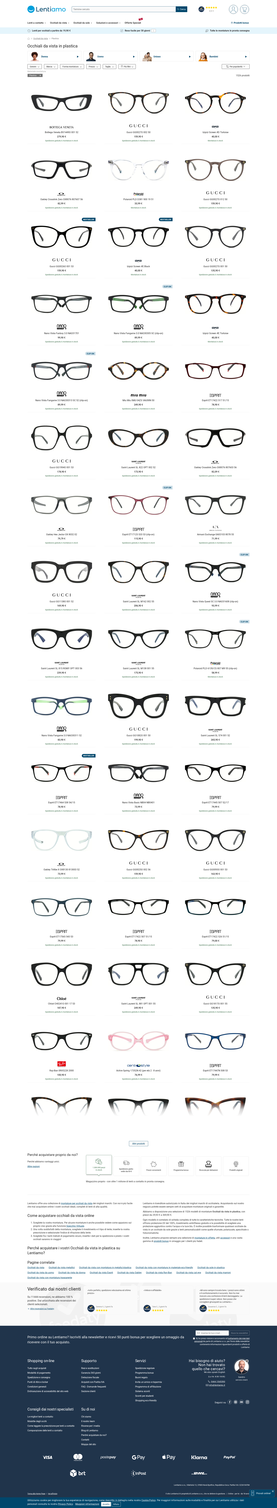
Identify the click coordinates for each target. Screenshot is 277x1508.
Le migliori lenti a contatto (40, 1416)
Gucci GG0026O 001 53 (62, 266)
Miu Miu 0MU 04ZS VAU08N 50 (138, 400)
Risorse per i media (90, 1425)
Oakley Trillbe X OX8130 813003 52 (62, 869)
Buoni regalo (141, 1377)
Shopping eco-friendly (146, 1400)
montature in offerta (204, 1237)
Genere (33, 66)
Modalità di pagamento (38, 1372)
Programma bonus (144, 1372)
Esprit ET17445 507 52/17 (215, 802)
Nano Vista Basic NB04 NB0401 (138, 802)
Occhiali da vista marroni (218, 1272)
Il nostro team (88, 1421)
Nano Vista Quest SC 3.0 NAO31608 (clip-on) (215, 601)
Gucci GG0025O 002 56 (138, 869)
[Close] (273, 1491)
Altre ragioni (33, 1166)
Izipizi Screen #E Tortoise (215, 333)
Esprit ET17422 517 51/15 (215, 400)
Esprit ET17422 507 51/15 (138, 936)
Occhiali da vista (40, 38)
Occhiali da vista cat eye (188, 1272)
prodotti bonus (161, 1241)
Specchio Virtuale (75, 1226)
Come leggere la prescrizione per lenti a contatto (50, 1425)
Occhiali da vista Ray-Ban (159, 1272)
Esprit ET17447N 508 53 (215, 1070)
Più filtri (127, 66)
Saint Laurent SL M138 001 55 (138, 668)
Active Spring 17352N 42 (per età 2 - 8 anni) (138, 1070)
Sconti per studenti (144, 1395)
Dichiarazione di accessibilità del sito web (47, 1391)
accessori (225, 1237)
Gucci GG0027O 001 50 (215, 266)
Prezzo (92, 66)
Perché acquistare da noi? (94, 1435)
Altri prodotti (138, 1143)
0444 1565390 (218, 1381)
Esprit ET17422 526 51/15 (215, 936)
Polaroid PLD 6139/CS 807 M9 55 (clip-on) (215, 668)
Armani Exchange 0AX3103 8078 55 (215, 534)
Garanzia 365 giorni (91, 1372)
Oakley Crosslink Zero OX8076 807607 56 (61, 199)
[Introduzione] (28, 39)
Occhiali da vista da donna (71, 1272)
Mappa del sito (88, 1444)
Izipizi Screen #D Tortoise (215, 132)
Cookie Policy (148, 1500)
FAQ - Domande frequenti (93, 1386)
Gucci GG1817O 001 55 (215, 1003)
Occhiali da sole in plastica (211, 1267)
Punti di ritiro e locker (37, 1382)
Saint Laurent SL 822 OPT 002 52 (138, 467)
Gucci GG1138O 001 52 (62, 601)
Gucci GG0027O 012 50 (215, 199)
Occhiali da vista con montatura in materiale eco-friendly (164, 1267)
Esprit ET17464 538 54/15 (61, 802)
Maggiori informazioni (87, 1504)
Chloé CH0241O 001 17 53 (61, 1003)
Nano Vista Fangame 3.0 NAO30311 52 (62, 735)
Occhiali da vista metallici (62, 1267)
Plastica (33, 75)
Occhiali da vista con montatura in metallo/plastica (105, 1267)
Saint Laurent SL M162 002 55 (138, 601)
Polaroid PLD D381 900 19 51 (138, 199)
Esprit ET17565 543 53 (61, 936)
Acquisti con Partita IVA (92, 1382)
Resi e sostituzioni (90, 1368)
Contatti (85, 1439)
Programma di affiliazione (148, 1386)
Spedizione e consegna (38, 1377)
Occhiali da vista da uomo (40, 1272)
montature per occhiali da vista (76, 1203)
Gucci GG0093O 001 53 (215, 869)
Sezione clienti (88, 1391)
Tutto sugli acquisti (36, 1368)
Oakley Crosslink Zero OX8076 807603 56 (215, 467)
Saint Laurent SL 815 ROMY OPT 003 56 (61, 668)
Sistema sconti (142, 1391)
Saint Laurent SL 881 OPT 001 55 (138, 1003)
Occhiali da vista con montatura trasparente (49, 1277)
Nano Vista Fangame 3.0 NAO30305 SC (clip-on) (138, 333)
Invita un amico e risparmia (148, 1382)
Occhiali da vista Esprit (101, 1272)
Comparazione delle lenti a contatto (44, 1430)
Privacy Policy (65, 1504)
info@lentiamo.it (217, 1385)
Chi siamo (86, 1416)
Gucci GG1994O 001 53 (62, 467)
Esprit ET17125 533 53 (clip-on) (138, 534)
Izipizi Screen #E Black (138, 266)
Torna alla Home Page (36, 1493)
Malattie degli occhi (37, 1421)
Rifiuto (116, 1504)
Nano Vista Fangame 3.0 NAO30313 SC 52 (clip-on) (61, 400)
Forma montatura (70, 66)
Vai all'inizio (52, 1493)
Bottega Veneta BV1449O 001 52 (61, 132)
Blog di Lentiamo (89, 1430)
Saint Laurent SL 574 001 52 (215, 735)
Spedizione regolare (145, 1368)
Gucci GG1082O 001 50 (138, 735)
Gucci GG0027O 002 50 (138, 132)
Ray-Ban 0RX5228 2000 (61, 1070)
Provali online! (263, 1493)
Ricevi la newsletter (239, 1333)
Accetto (106, 1504)
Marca (49, 66)
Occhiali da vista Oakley (129, 1272)
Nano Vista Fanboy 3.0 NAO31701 (61, 333)
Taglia (108, 66)
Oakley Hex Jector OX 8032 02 (61, 534)
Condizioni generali (36, 1386)
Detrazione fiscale (90, 1377)
